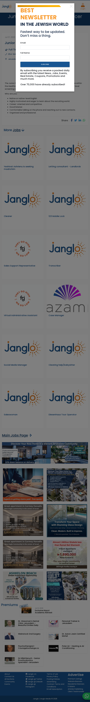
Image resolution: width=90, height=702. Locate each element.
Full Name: (25, 53)
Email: (23, 42)
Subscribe (45, 64)
